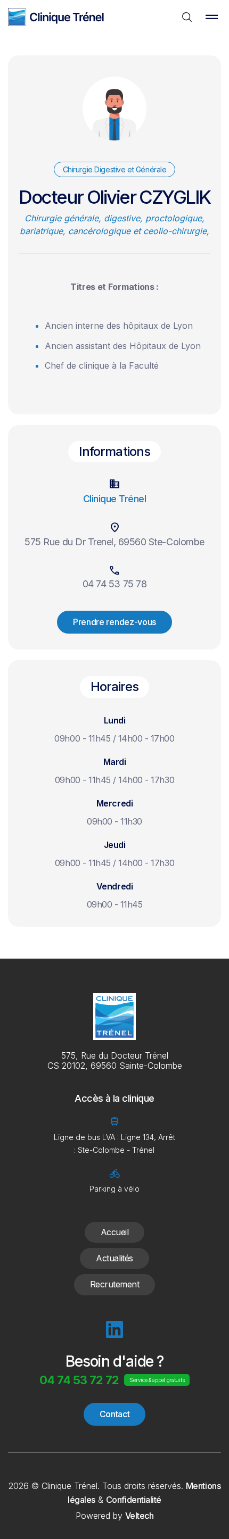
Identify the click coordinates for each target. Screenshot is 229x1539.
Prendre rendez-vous (114, 622)
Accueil (115, 1232)
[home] (56, 17)
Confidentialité (133, 1499)
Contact (115, 1414)
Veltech (139, 1515)
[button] (211, 17)
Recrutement (115, 1284)
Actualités (114, 1258)
